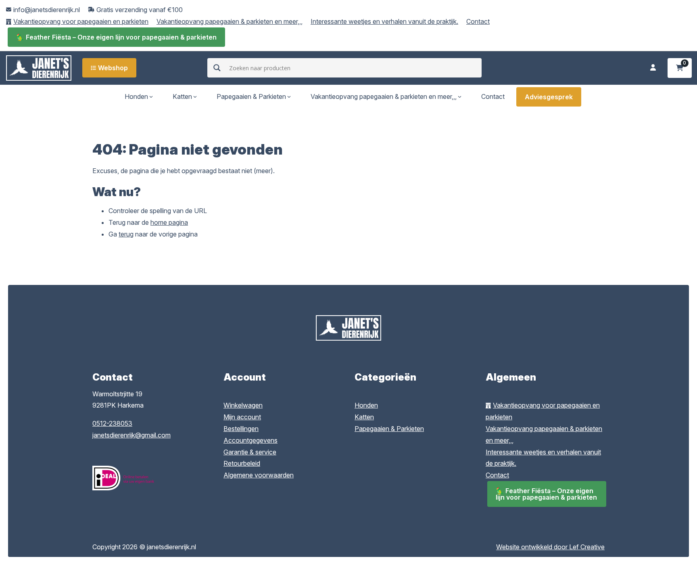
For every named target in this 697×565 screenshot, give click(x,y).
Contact (478, 21)
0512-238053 (112, 423)
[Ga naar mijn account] (653, 68)
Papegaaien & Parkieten (251, 96)
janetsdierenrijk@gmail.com (131, 435)
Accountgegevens (250, 440)
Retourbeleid (241, 463)
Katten (182, 96)
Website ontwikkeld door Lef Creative (550, 547)
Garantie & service (249, 452)
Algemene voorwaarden (258, 475)
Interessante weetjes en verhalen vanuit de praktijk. (384, 21)
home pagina (169, 222)
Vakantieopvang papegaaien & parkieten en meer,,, (230, 21)
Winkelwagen (243, 405)
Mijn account (242, 417)
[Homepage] (38, 67)
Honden (136, 96)
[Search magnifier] (217, 67)
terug (126, 234)
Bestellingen (241, 429)
